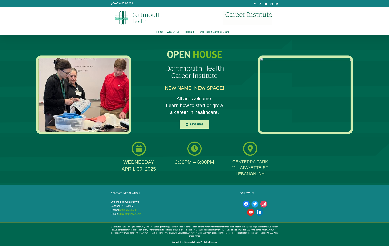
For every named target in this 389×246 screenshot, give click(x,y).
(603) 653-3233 (123, 3)
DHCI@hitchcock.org (129, 214)
